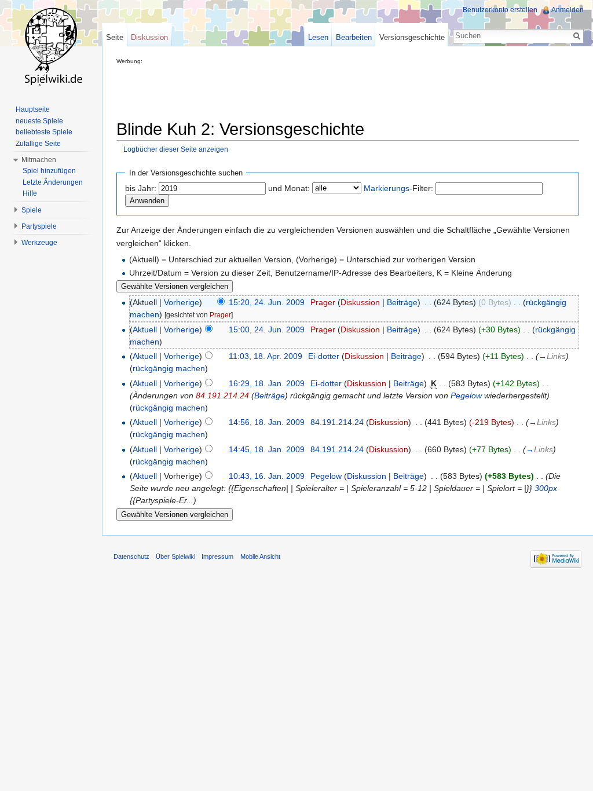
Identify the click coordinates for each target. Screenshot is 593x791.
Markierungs (386, 188)
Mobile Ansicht (260, 556)
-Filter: (398, 188)
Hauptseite (33, 109)
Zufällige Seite (38, 144)
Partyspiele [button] (39, 226)
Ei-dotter (323, 356)
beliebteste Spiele (44, 132)
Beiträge (402, 302)
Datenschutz (131, 556)
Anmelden (567, 10)
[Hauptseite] (51, 46)
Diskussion (360, 302)
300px (546, 488)
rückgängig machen (169, 368)
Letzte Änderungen (53, 182)
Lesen (318, 37)
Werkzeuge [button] (39, 243)
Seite (114, 37)
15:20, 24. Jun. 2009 (267, 302)
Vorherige (181, 302)
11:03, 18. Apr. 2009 (265, 356)
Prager (322, 302)
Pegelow (466, 395)
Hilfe (30, 193)
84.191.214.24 (222, 395)
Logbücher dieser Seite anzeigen (175, 149)
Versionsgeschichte (412, 37)
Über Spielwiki (175, 556)
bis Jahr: (140, 188)
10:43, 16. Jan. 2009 (267, 476)
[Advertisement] (327, 90)
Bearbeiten (354, 37)
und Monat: (289, 188)
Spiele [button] (31, 210)
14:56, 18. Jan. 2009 (267, 422)
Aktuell (145, 329)
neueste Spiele (39, 121)
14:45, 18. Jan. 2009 (267, 449)
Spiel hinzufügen (49, 171)
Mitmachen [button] (38, 160)
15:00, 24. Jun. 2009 (267, 329)
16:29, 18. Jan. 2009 (267, 383)
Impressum (217, 556)
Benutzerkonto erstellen (500, 10)
